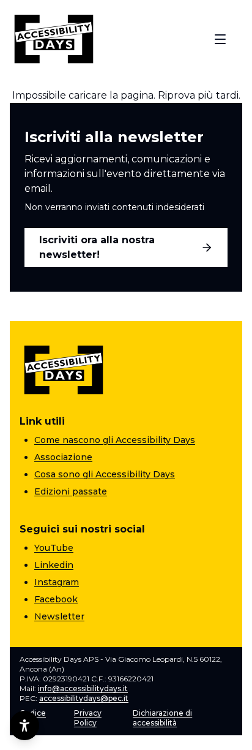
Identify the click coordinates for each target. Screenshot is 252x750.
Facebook (56, 599)
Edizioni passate (70, 491)
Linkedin (53, 564)
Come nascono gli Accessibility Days (114, 439)
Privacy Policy (88, 717)
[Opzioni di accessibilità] (24, 725)
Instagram (56, 582)
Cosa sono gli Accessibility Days (104, 474)
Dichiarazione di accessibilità (162, 717)
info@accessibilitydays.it (83, 688)
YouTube (53, 547)
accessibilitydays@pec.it (83, 698)
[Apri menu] (220, 39)
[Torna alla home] (54, 39)
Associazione (63, 457)
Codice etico (33, 717)
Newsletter (59, 616)
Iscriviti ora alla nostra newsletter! (97, 247)
